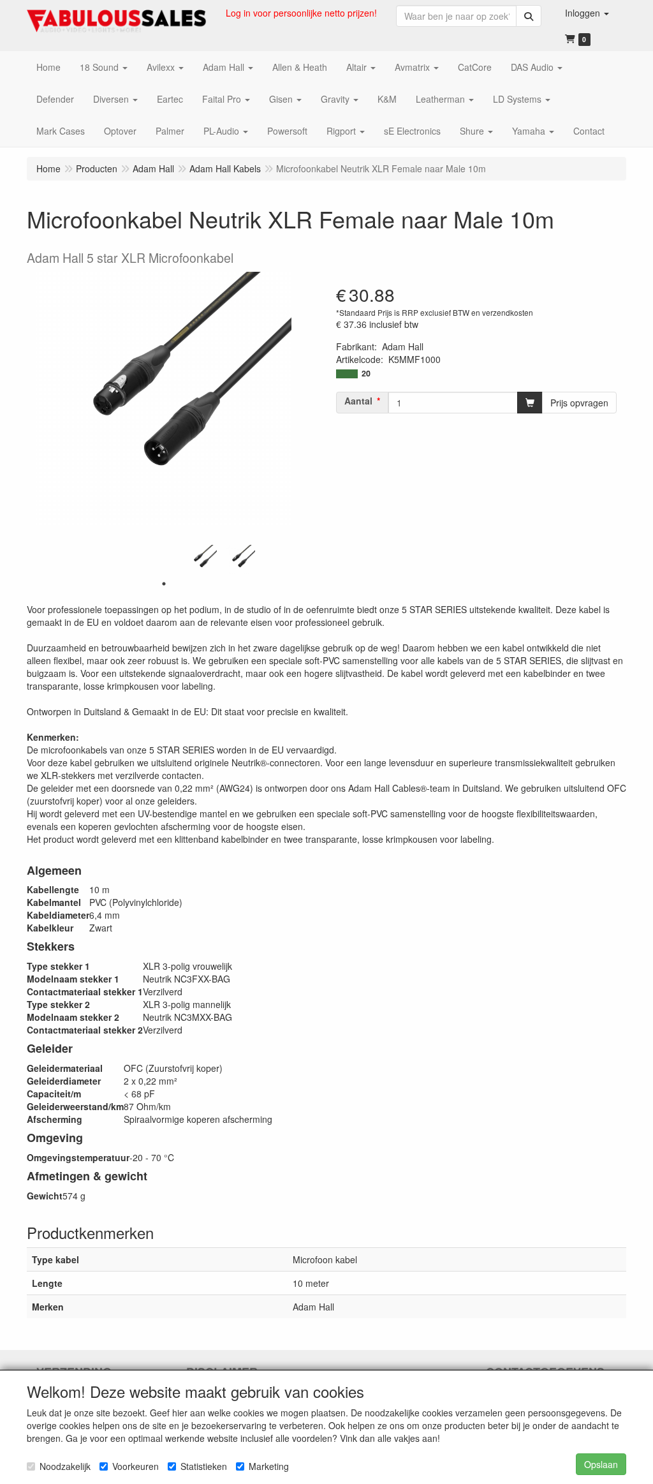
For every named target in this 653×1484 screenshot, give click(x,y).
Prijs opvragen (579, 402)
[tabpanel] (202, 559)
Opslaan (601, 1464)
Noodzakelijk (65, 1466)
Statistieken (203, 1466)
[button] (587, 13)
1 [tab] (164, 583)
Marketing (269, 1466)
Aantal (358, 400)
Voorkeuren (135, 1466)
